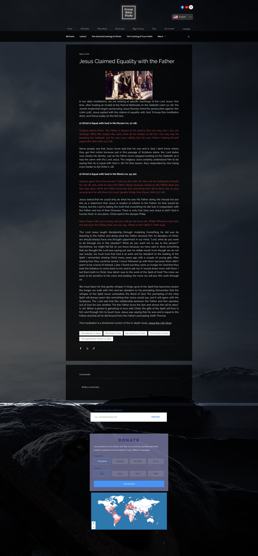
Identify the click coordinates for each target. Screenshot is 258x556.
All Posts (70, 36)
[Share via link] (93, 348)
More (160, 36)
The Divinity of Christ (159, 333)
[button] (188, 36)
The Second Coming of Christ (106, 36)
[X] (191, 7)
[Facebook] (182, 7)
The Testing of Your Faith (139, 36)
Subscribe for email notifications (108, 410)
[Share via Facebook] (80, 348)
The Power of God (113, 333)
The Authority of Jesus (91, 333)
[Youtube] (187, 7)
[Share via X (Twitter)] (87, 348)
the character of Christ (135, 333)
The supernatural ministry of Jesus (96, 339)
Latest (83, 36)
